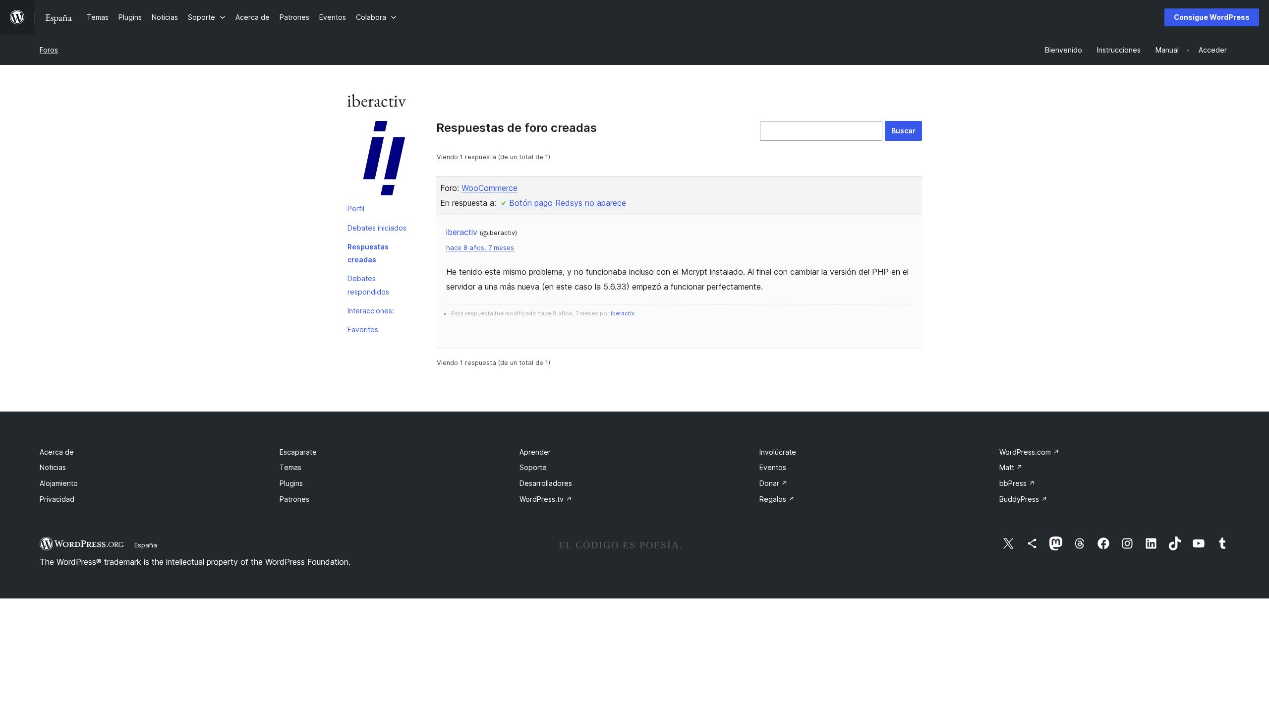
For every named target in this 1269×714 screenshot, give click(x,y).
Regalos (777, 499)
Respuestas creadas (368, 253)
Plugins (291, 483)
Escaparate (298, 452)
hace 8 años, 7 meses (480, 247)
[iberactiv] (384, 160)
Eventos (772, 467)
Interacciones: (370, 310)
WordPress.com (1029, 452)
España (145, 545)
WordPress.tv (545, 499)
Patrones (294, 499)
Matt (1011, 467)
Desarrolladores (545, 483)
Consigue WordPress (1212, 17)
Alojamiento (59, 483)
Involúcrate (777, 452)
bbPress (1017, 483)
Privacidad (57, 499)
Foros (49, 50)
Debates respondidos (368, 285)
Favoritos (362, 329)
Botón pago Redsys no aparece (567, 203)
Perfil (355, 208)
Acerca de (57, 452)
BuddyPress (1023, 499)
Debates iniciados (376, 228)
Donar (773, 483)
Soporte (533, 467)
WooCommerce (489, 188)
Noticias (53, 467)
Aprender (535, 452)
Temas (290, 467)
